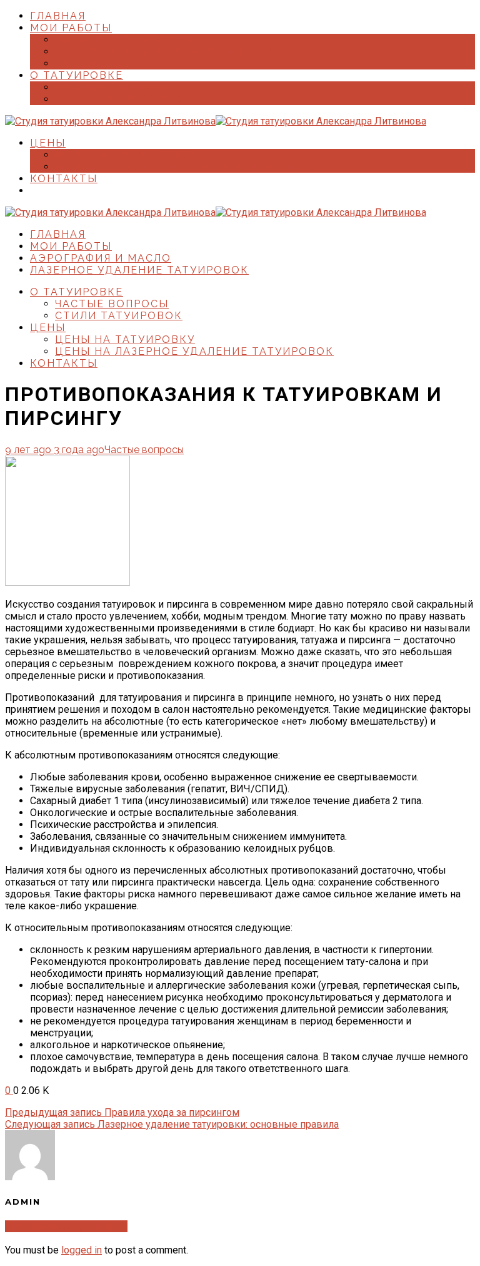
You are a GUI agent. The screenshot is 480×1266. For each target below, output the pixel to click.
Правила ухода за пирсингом (122, 1112)
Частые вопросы (144, 450)
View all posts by (66, 1226)
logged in (81, 1250)
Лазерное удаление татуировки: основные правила (172, 1124)
